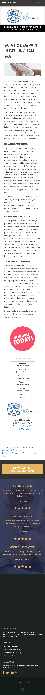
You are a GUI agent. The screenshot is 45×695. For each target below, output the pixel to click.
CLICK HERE (28, 635)
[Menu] (22, 689)
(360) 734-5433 (9, 2)
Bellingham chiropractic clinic (16, 84)
